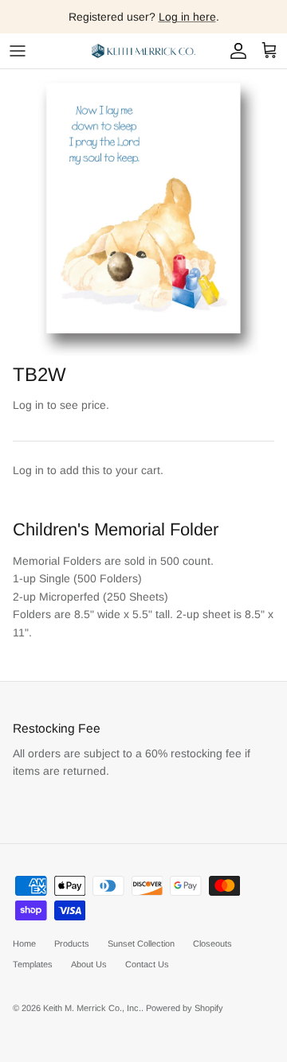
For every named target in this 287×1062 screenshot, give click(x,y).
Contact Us (147, 964)
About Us (89, 964)
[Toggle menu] (17, 50)
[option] (143, 212)
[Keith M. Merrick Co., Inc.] (143, 51)
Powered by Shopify (184, 1008)
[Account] (234, 50)
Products (71, 943)
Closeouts (212, 943)
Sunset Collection (141, 943)
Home (24, 943)
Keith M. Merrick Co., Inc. (92, 1008)
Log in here (187, 16)
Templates (33, 964)
